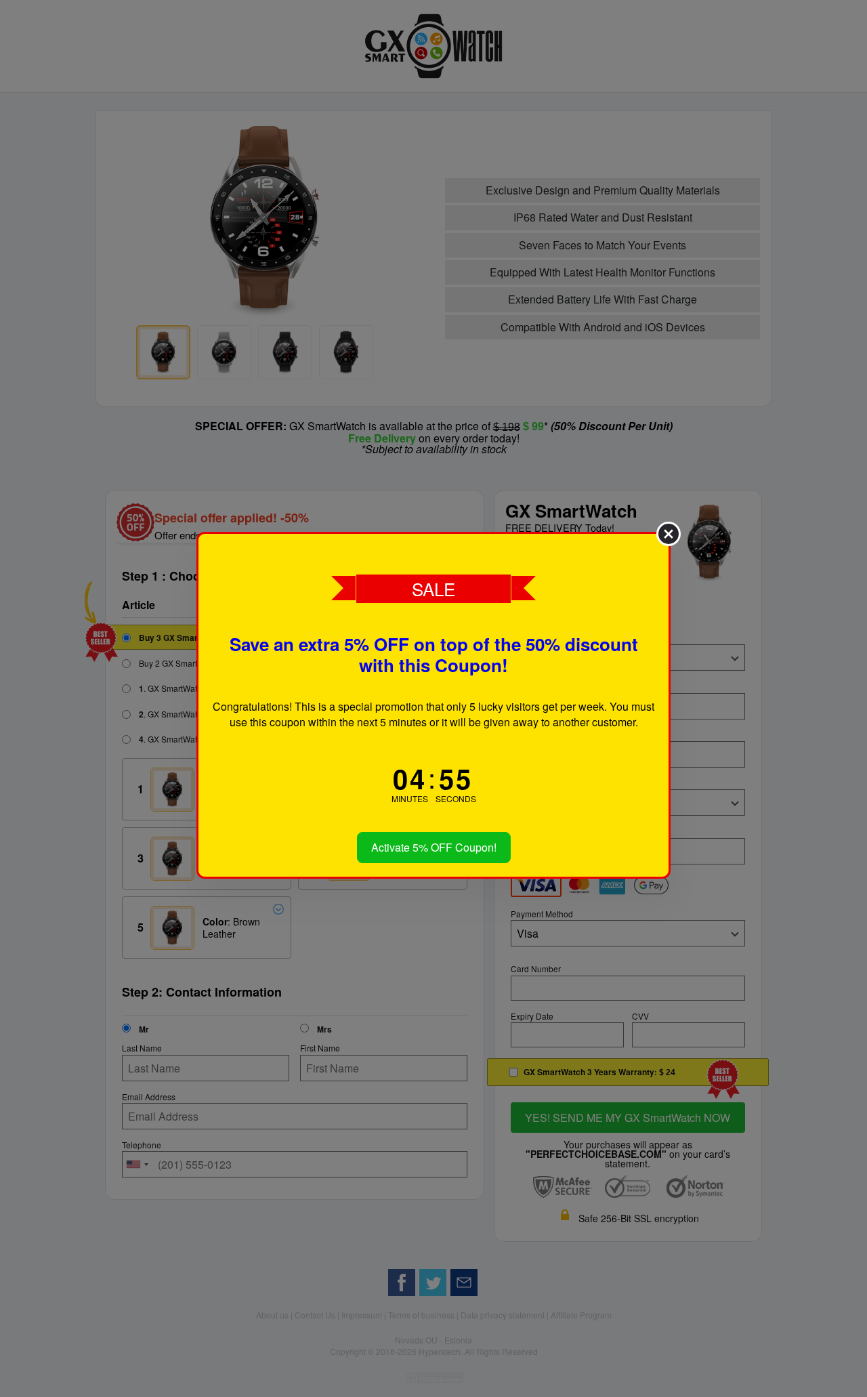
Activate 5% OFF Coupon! (433, 847)
